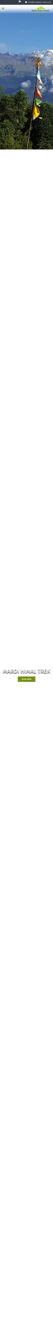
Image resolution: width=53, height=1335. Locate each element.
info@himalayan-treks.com (39, 2)
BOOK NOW (26, 679)
